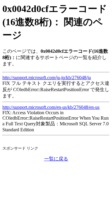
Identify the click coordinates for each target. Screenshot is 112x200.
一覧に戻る (56, 158)
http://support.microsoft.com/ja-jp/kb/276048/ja (46, 77)
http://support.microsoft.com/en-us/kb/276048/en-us (50, 107)
